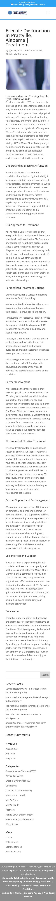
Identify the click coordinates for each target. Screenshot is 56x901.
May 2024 (11, 758)
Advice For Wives (33, 50)
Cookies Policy (31, 881)
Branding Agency (32, 892)
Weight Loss (12, 824)
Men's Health (12, 804)
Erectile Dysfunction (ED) (18, 780)
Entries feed (12, 841)
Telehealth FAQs (29, 885)
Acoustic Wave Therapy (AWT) (21, 771)
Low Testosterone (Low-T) (19, 790)
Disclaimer (45, 881)
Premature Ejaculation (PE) (19, 819)
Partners (22, 54)
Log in (9, 837)
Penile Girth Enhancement (19, 814)
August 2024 (12, 748)
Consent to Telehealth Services (18, 878)
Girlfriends (11, 54)
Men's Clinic (12, 800)
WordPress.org (13, 851)
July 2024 (10, 753)
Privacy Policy (12, 885)
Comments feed (14, 846)
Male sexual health (16, 795)
